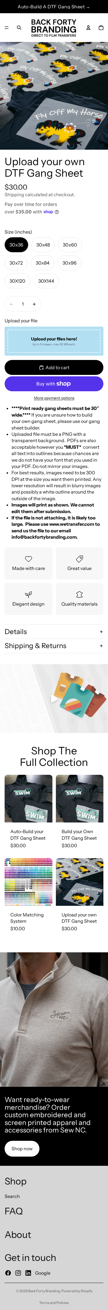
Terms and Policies (54, 1303)
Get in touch (30, 1257)
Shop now (22, 1148)
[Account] (88, 27)
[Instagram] (18, 1272)
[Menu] (6, 27)
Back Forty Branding (44, 1291)
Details (16, 631)
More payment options (54, 398)
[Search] (19, 27)
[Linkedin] (28, 1272)
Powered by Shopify (76, 1291)
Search (12, 1196)
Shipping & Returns (35, 645)
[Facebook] (8, 1272)
